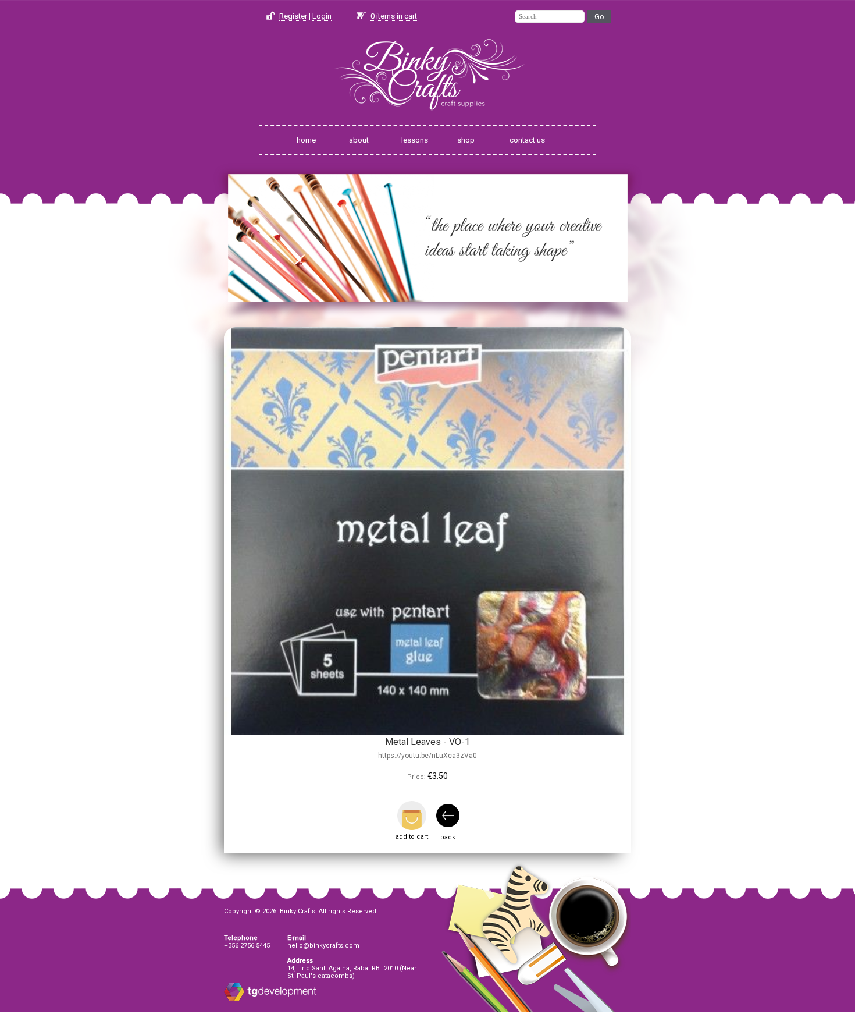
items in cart (393, 16)
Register (293, 16)
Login (322, 16)
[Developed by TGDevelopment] (234, 998)
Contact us (527, 140)
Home (306, 140)
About (359, 140)
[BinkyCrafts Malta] (427, 118)
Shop (466, 140)
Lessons (414, 140)
